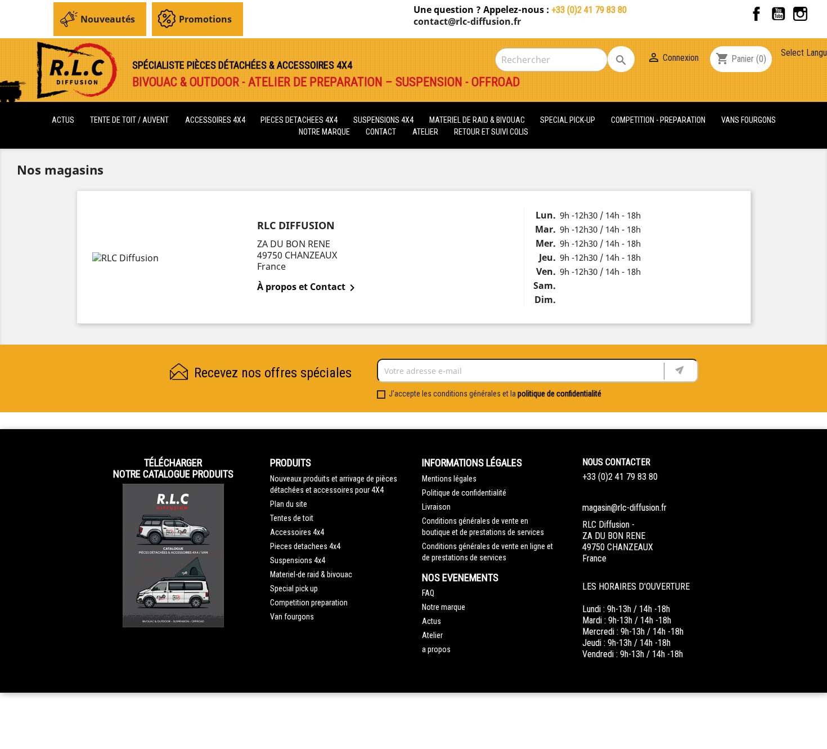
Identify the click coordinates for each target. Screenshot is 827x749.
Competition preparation (309, 602)
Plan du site (288, 504)
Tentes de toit (291, 518)
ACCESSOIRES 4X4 (216, 119)
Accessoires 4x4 (297, 532)
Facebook (756, 14)
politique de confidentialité (559, 393)
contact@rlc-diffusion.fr (467, 21)
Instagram (800, 14)
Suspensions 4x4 (297, 560)
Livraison (436, 506)
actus (63, 119)
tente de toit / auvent (129, 119)
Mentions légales (449, 478)
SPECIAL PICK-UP (568, 119)
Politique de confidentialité (464, 492)
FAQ (428, 593)
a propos (436, 649)
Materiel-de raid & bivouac (311, 574)
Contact (381, 131)
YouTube (778, 14)
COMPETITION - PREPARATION (659, 119)
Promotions (205, 19)
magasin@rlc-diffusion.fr (624, 507)
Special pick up (294, 588)
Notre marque (324, 131)
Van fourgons (292, 616)
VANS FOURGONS (748, 119)
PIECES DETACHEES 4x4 (299, 119)
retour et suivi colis (491, 131)
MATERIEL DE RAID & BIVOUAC (478, 119)
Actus (431, 621)
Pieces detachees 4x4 (305, 546)
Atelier (425, 131)
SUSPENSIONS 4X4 (384, 119)
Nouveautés (107, 19)
